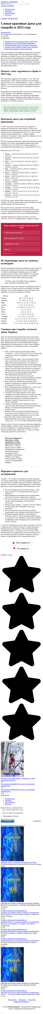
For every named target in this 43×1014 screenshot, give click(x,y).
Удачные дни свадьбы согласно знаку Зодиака (21, 47)
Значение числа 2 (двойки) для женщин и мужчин (19, 862)
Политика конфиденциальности (25, 1000)
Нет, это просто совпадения (13, 813)
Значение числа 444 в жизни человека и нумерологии (20, 983)
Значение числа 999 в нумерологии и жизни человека (20, 903)
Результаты (37, 821)
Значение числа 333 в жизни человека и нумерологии (20, 992)
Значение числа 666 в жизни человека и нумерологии (20, 931)
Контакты (22, 1000)
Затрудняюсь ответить (11, 816)
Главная (4, 18)
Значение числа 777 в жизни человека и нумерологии (20, 922)
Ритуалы (8, 15)
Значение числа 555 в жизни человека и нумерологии (20, 940)
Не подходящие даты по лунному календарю (21, 45)
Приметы (8, 11)
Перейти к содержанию (9, 2)
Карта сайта (12, 1000)
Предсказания (10, 13)
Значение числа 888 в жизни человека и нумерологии (20, 912)
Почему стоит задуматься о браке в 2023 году (21, 41)
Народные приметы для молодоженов (18, 49)
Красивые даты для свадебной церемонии (20, 43)
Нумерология (10, 9)
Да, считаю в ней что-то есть (13, 810)
